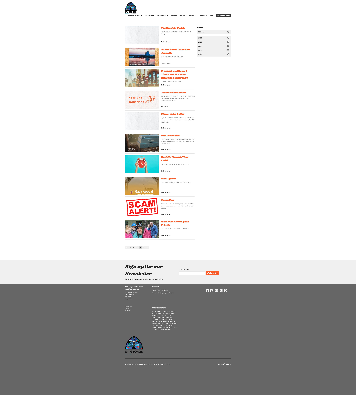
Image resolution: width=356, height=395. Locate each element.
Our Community (134, 16)
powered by (223, 366)
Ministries (213, 32)
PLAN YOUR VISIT (223, 16)
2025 (213, 42)
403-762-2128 (162, 290)
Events (174, 16)
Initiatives (161, 16)
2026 (213, 38)
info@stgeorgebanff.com (165, 293)
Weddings (193, 16)
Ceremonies (128, 306)
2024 (213, 46)
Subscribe (212, 273)
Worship (149, 16)
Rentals (183, 16)
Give (211, 16)
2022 (213, 54)
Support (127, 308)
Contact (203, 16)
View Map (128, 299)
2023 (213, 50)
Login (168, 364)
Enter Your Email (184, 269)
